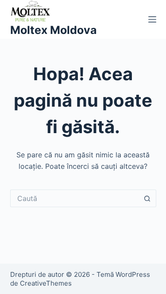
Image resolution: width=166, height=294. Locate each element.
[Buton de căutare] (147, 198)
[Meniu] (152, 19)
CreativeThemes (46, 283)
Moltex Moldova (53, 30)
